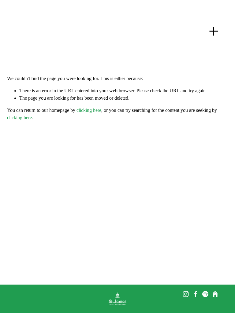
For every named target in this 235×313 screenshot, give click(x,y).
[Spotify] (205, 294)
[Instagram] (186, 294)
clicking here (88, 110)
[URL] (215, 294)
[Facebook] (195, 294)
